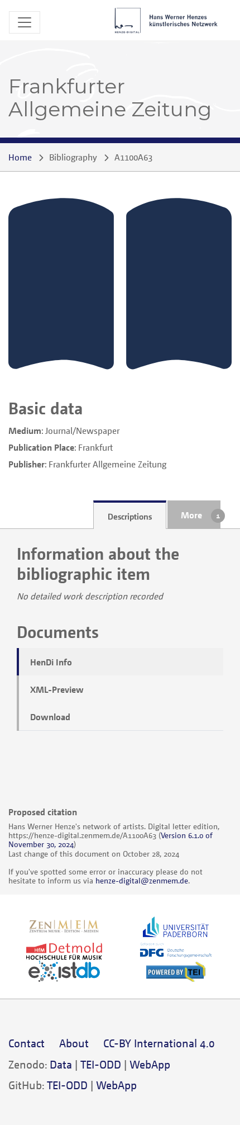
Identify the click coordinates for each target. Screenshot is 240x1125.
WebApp (149, 1064)
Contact (26, 1043)
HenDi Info (51, 662)
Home (20, 157)
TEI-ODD (100, 1064)
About (74, 1043)
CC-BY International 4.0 (159, 1043)
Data (61, 1064)
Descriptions (130, 516)
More (191, 515)
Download (50, 716)
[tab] (129, 515)
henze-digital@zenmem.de (141, 880)
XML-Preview (57, 689)
